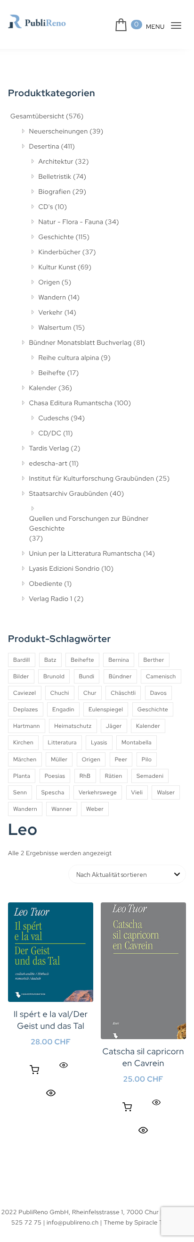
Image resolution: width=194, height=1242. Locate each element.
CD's (46, 207)
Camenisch (161, 676)
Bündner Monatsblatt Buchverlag (80, 343)
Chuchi (59, 693)
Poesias (55, 776)
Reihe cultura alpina (69, 358)
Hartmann (26, 726)
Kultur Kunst (57, 267)
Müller (59, 759)
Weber (95, 809)
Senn (20, 792)
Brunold (54, 676)
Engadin (63, 709)
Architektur (56, 162)
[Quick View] (63, 1065)
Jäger (114, 726)
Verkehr (51, 312)
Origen (49, 282)
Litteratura (62, 742)
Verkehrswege (98, 792)
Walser (166, 792)
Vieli (137, 792)
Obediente (46, 584)
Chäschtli (123, 693)
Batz (50, 660)
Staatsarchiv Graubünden (68, 494)
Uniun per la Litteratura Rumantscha (85, 554)
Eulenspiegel (106, 709)
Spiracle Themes (158, 1222)
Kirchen (23, 742)
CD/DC (50, 433)
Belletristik (55, 177)
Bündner (120, 676)
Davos (158, 693)
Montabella (136, 742)
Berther (154, 660)
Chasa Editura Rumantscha (71, 403)
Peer (121, 759)
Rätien (113, 776)
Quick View (50, 1092)
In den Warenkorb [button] (34, 1069)
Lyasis (99, 742)
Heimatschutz (72, 726)
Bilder (21, 676)
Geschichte (56, 237)
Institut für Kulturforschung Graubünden (91, 479)
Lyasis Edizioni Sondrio (64, 569)
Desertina (44, 146)
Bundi (87, 676)
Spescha (53, 792)
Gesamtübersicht (37, 116)
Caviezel (24, 693)
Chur (90, 693)
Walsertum (55, 328)
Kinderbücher (60, 252)
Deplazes (25, 709)
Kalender (43, 388)
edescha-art (48, 463)
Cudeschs (54, 418)
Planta (21, 776)
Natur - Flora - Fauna (71, 222)
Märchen (25, 759)
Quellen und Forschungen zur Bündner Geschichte (89, 524)
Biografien (55, 192)
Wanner (61, 809)
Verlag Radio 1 (51, 599)
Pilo (147, 759)
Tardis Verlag (49, 448)
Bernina (118, 660)
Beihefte (52, 373)
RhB (85, 776)
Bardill (21, 660)
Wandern (52, 297)
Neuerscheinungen (58, 131)
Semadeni (150, 776)
